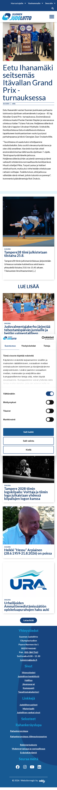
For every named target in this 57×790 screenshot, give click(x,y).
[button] (52, 17)
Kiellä (28, 449)
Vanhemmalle (34, 3)
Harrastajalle (17, 3)
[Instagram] (24, 767)
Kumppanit (28, 688)
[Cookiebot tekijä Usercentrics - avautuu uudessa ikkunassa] (42, 338)
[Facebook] (17, 767)
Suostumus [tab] (10, 345)
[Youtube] (32, 767)
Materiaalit (28, 708)
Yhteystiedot (28, 672)
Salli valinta (28, 441)
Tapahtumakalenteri (28, 692)
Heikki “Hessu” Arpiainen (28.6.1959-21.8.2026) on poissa (28, 551)
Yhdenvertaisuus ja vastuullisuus (28, 748)
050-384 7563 (31, 652)
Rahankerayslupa (19, 731)
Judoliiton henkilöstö (28, 676)
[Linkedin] (39, 767)
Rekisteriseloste (28, 744)
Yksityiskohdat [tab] (28, 345)
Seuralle (49, 3)
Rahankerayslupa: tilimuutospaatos (28, 736)
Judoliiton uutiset (28, 704)
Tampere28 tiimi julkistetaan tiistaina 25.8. (25, 254)
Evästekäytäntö (28, 752)
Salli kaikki (28, 432)
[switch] (50, 402)
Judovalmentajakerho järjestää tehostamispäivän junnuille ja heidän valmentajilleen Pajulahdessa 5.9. (27, 332)
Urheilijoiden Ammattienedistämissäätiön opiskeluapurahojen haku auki (26, 606)
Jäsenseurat (28, 684)
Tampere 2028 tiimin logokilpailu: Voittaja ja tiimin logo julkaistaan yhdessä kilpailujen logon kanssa (26, 494)
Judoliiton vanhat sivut (28, 712)
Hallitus (29, 680)
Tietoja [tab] (47, 345)
